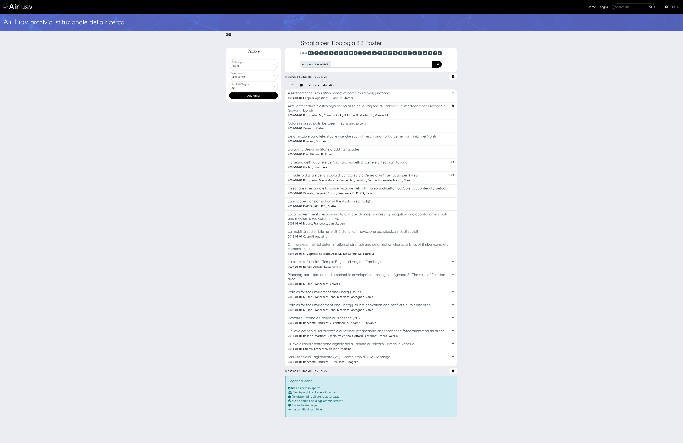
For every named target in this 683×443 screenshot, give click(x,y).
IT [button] (658, 7)
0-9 (310, 52)
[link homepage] (18, 7)
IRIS (228, 34)
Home (592, 7)
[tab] (292, 85)
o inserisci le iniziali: (315, 64)
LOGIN (675, 7)
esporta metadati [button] (320, 85)
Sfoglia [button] (603, 7)
